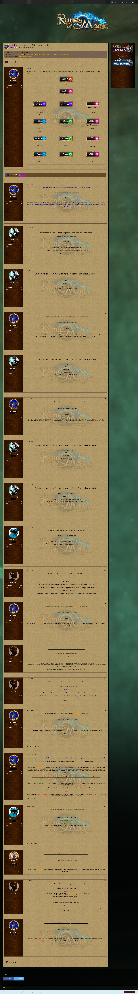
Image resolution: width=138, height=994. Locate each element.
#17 (105, 806)
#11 (105, 570)
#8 (105, 441)
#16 (105, 754)
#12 (105, 603)
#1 (105, 68)
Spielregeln (21, 54)
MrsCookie (66, 241)
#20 (105, 920)
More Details (127, 992)
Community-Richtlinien (31, 54)
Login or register (125, 2)
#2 (105, 184)
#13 (105, 646)
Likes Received (9, 85)
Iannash (23, 47)
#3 (105, 227)
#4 (105, 270)
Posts (7, 87)
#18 (105, 851)
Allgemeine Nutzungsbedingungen (48, 54)
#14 (105, 679)
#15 (105, 710)
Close (133, 992)
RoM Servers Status (64, 54)
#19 (105, 881)
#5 (105, 313)
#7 (105, 399)
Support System (22, 56)
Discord (30, 56)
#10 (105, 527)
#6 (105, 356)
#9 (105, 484)
